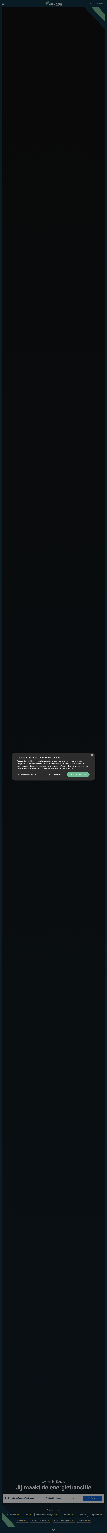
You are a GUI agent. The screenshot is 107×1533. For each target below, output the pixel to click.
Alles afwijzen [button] (55, 774)
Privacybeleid (68, 769)
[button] (26, 774)
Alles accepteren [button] (78, 774)
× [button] (92, 755)
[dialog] (53, 766)
